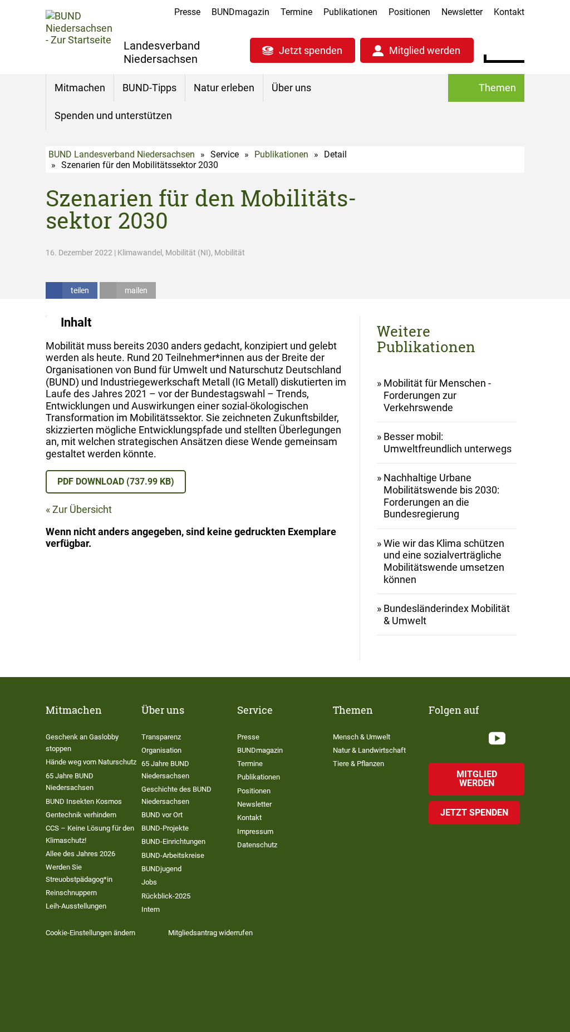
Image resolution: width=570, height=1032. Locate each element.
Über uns (291, 87)
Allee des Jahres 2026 (80, 854)
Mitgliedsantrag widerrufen (210, 933)
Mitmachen (80, 87)
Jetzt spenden (310, 50)
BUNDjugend (161, 869)
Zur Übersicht (82, 509)
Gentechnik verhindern (81, 815)
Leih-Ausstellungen (76, 906)
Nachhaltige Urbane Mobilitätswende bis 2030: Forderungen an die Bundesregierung (441, 496)
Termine (296, 12)
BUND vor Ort (162, 815)
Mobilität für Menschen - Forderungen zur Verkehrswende (437, 395)
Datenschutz (257, 845)
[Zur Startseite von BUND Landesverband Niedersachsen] (79, 36)
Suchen (515, 49)
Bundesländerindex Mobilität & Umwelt (447, 614)
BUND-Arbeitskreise (172, 855)
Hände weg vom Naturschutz (91, 762)
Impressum (255, 831)
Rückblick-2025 (165, 896)
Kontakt (509, 12)
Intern (150, 909)
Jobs (149, 882)
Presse (187, 12)
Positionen (409, 12)
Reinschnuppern (71, 892)
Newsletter (462, 12)
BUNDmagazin (240, 12)
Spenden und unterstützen (113, 115)
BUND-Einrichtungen (173, 841)
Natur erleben (224, 87)
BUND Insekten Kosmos (84, 801)
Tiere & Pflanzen (358, 763)
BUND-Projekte (165, 828)
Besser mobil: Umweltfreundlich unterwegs (448, 443)
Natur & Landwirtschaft (369, 750)
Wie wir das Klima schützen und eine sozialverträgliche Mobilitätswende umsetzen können (444, 561)
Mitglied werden (424, 50)
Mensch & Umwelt (361, 737)
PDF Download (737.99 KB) (115, 481)
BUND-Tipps (149, 87)
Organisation (161, 750)
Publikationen (350, 12)
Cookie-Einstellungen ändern (90, 933)
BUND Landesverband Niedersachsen (121, 154)
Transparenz (161, 737)
